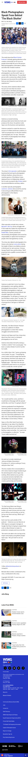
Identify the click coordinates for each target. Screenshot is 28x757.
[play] (2, 755)
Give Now (22, 2)
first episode (12, 171)
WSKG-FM (5, 687)
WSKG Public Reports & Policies (10, 714)
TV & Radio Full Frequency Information (12, 724)
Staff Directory (6, 711)
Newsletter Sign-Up (7, 734)
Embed (20, 181)
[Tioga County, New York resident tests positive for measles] (6, 645)
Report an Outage (7, 730)
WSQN (9, 689)
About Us (5, 692)
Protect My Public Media (8, 721)
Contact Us (5, 708)
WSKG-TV (13, 689)
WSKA (16, 689)
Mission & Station (7, 695)
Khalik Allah (4, 232)
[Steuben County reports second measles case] (6, 612)
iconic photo (17, 244)
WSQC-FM (5, 689)
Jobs (4, 705)
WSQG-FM (14, 687)
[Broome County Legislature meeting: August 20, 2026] (6, 623)
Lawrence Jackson (7, 189)
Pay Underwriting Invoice (9, 737)
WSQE (18, 687)
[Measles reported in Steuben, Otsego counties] (6, 634)
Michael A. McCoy (6, 226)
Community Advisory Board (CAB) (11, 701)
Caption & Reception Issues (9, 727)
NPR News (5, 583)
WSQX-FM (10, 687)
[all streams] (26, 755)
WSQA (21, 687)
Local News (14, 609)
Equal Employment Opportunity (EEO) (12, 718)
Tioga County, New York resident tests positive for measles (19, 646)
